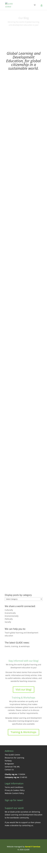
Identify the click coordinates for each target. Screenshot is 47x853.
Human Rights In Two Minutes (21, 109)
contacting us (27, 825)
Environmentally (11, 616)
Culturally (9, 610)
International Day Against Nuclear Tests (23, 146)
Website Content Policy (14, 793)
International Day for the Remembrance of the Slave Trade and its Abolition (23, 310)
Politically (9, 619)
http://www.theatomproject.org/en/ (23, 258)
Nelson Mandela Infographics (21, 557)
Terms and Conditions (14, 787)
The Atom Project (24, 255)
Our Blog (23, 17)
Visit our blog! (23, 689)
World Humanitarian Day (19, 474)
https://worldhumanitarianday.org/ (23, 516)
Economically (10, 613)
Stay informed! (23, 31)
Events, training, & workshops (17, 646)
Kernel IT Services (32, 846)
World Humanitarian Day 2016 (23, 419)
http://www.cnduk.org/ (23, 206)
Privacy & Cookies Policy (15, 790)
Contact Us (9, 769)
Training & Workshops (23, 697)
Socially (8, 622)
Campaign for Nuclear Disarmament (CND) (23, 201)
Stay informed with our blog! (24, 660)
